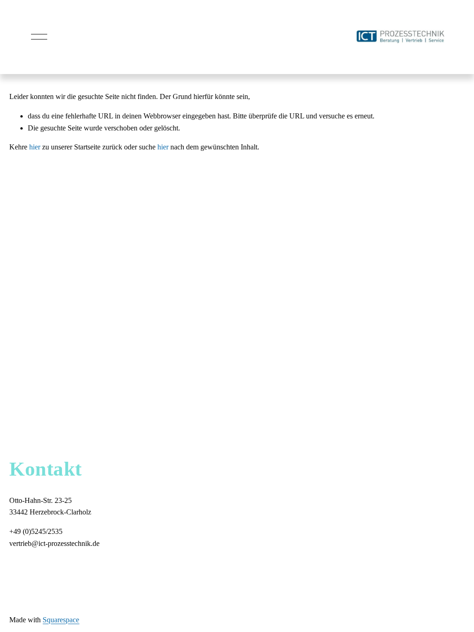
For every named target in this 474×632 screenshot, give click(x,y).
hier (34, 147)
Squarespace (61, 620)
